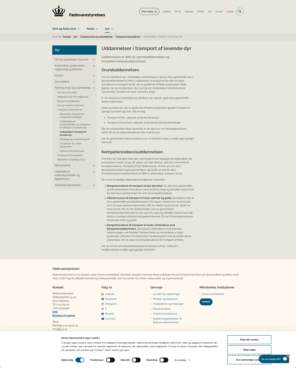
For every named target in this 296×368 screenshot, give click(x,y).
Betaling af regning (63, 315)
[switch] (110, 360)
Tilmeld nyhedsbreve (165, 313)
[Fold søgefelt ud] (240, 11)
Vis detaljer (180, 360)
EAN (55, 311)
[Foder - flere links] (96, 27)
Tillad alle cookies (249, 339)
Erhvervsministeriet (213, 294)
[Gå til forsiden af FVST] (78, 11)
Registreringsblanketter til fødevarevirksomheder (167, 320)
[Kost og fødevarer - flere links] (77, 27)
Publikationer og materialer (168, 303)
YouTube (110, 318)
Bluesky (109, 313)
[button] (93, 59)
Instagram (111, 303)
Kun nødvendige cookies (249, 359)
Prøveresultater (162, 308)
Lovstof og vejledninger (166, 294)
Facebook (110, 299)
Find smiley (147, 11)
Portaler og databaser (165, 299)
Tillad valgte (249, 349)
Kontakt (206, 301)
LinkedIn (110, 294)
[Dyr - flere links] (111, 27)
